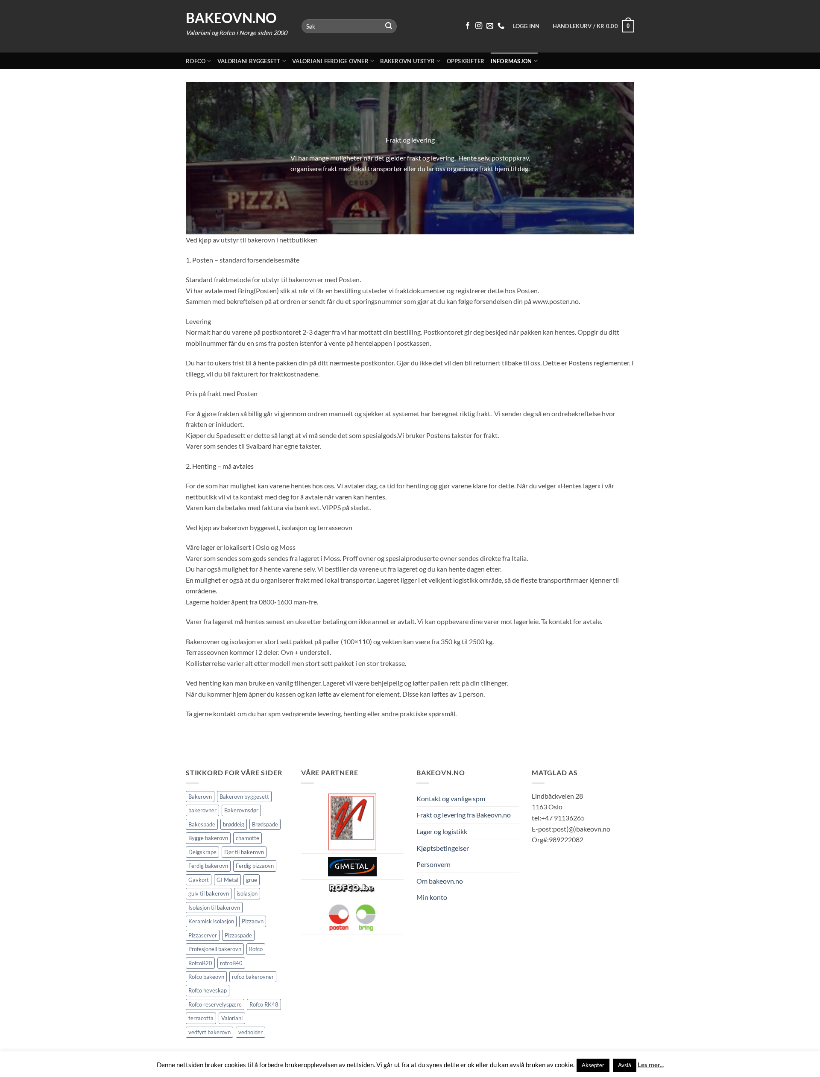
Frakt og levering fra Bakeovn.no (463, 815)
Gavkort (198, 879)
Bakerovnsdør (241, 810)
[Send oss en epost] (489, 26)
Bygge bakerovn (208, 838)
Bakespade (201, 824)
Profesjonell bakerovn (214, 949)
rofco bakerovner (253, 976)
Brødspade (265, 824)
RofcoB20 (200, 963)
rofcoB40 (231, 963)
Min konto (431, 897)
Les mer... (651, 1064)
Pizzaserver (202, 935)
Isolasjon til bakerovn (214, 907)
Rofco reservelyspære (215, 1004)
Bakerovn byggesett (244, 796)
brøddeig (233, 824)
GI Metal (227, 879)
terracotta (201, 1018)
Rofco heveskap (207, 990)
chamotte (247, 838)
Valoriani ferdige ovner (330, 61)
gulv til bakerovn (208, 893)
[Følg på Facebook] (467, 26)
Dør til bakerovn (244, 852)
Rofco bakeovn (206, 976)
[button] (593, 26)
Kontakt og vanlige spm (450, 798)
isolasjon (247, 893)
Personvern (433, 864)
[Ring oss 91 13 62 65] (501, 26)
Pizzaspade (238, 935)
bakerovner (202, 810)
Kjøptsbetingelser (442, 848)
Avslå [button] (624, 1065)
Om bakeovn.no (439, 881)
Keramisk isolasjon (211, 921)
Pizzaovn (253, 921)
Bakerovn (200, 796)
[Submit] (389, 26)
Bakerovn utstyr (407, 61)
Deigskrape (202, 852)
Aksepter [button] (593, 1065)
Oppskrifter (466, 61)
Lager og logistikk (441, 831)
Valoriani (232, 1018)
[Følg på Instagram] (478, 26)
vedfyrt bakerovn (209, 1032)
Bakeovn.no (231, 18)
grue (251, 879)
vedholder (250, 1032)
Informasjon (511, 61)
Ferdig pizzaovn (255, 865)
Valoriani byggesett (249, 61)
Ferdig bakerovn (208, 865)
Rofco (195, 61)
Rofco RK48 (263, 1004)
